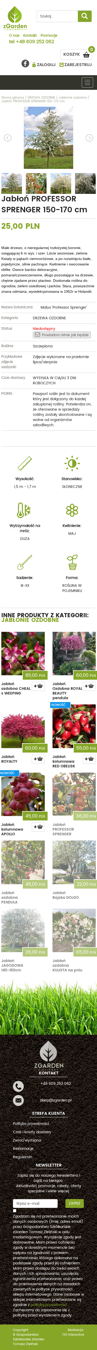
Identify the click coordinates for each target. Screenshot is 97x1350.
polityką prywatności (49, 1305)
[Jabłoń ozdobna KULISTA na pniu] (74, 930)
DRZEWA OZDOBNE (49, 318)
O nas (14, 36)
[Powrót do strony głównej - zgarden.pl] (15, 18)
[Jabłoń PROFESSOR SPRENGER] (74, 794)
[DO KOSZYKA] (38, 686)
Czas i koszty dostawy (32, 1132)
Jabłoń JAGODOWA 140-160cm (12, 965)
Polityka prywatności (31, 1124)
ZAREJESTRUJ (78, 65)
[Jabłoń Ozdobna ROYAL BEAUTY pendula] (74, 654)
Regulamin (22, 1157)
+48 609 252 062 (35, 42)
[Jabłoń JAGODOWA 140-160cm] (23, 930)
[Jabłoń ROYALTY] (23, 726)
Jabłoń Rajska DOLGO (66, 895)
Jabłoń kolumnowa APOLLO (12, 829)
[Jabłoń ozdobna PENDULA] (23, 862)
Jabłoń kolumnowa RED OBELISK (64, 761)
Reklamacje (23, 1149)
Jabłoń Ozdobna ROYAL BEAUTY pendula (67, 691)
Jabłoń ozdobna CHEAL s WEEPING (16, 688)
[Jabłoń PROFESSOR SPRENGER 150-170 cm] (48, 138)
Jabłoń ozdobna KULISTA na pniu (67, 965)
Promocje (49, 36)
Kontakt (30, 36)
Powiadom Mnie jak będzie (65, 335)
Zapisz (74, 1203)
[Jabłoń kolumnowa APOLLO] (23, 794)
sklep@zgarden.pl (55, 1100)
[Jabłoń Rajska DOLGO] (74, 862)
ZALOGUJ (46, 65)
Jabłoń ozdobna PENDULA (9, 897)
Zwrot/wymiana (27, 1140)
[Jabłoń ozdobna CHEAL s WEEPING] (23, 654)
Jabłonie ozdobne (30, 620)
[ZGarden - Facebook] (25, 63)
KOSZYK (77, 53)
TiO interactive (73, 1334)
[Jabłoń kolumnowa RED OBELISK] (74, 726)
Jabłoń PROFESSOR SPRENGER (63, 829)
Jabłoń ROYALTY (9, 759)
